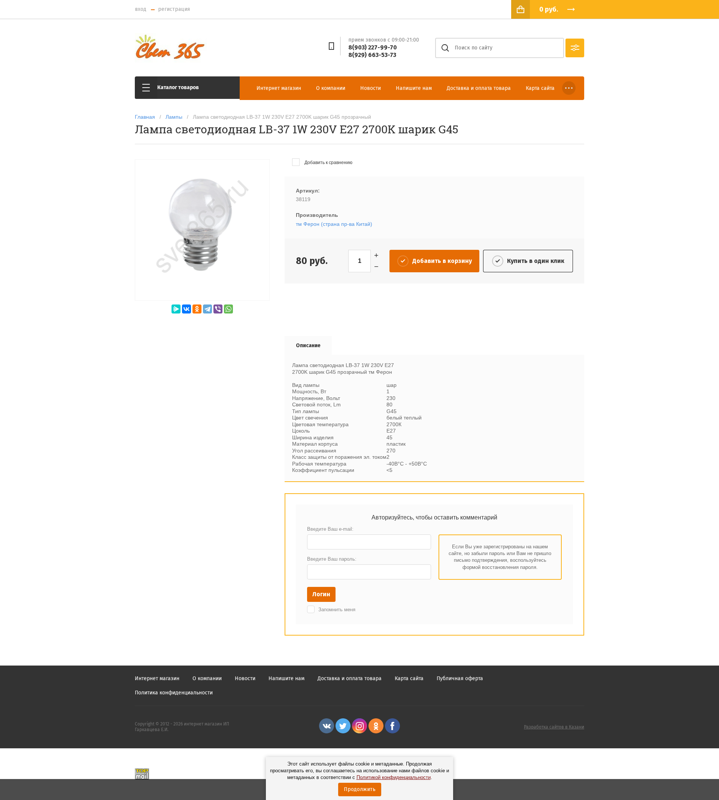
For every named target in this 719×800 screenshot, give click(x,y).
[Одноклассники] (196, 308)
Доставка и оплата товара (479, 88)
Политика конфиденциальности (174, 693)
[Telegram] (207, 308)
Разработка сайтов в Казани (554, 727)
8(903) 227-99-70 (372, 47)
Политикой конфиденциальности (394, 777)
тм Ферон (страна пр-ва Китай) (334, 224)
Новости (370, 88)
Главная (145, 117)
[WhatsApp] (228, 308)
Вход (140, 9)
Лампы (174, 117)
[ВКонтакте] (186, 308)
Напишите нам (414, 88)
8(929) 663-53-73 (372, 54)
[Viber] (217, 308)
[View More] (569, 88)
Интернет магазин (279, 88)
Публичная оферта (460, 678)
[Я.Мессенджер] (176, 308)
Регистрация (174, 9)
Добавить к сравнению (327, 162)
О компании (330, 88)
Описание (308, 345)
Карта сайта (540, 88)
